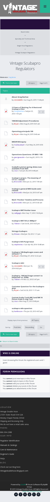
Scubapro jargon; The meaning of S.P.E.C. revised (26, 178)
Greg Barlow (12, 77)
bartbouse (18, 311)
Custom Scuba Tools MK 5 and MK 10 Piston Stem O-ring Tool (27, 298)
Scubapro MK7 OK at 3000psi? (24, 221)
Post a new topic (11, 83)
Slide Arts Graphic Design (32, 491)
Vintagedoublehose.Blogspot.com (14, 471)
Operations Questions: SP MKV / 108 (27, 154)
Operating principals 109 (22, 131)
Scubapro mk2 (18, 263)
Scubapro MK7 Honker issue (24, 210)
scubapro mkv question (22, 308)
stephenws (18, 244)
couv (16, 171)
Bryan (16, 124)
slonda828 (18, 100)
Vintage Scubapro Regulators (25, 53)
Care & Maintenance (8, 449)
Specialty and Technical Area (25, 39)
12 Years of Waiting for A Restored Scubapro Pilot (27, 108)
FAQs (2, 458)
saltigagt (17, 213)
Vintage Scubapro (19, 231)
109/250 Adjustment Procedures (25, 121)
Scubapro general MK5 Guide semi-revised (27, 189)
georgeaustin (19, 157)
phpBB (23, 484)
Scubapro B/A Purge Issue (23, 242)
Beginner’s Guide (7, 454)
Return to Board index (10, 341)
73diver (17, 223)
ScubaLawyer (19, 145)
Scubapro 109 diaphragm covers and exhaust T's (27, 253)
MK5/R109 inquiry (19, 142)
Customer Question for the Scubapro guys (28, 287)
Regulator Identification (10, 440)
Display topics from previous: (18, 320)
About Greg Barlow (20, 97)
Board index (25, 32)
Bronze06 (18, 181)
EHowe (16, 234)
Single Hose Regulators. (25, 46)
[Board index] (20, 7)
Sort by (7, 327)
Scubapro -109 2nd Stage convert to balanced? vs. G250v (27, 276)
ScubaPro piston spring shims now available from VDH (27, 168)
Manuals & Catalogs (8, 445)
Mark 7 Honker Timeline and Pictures (27, 200)
